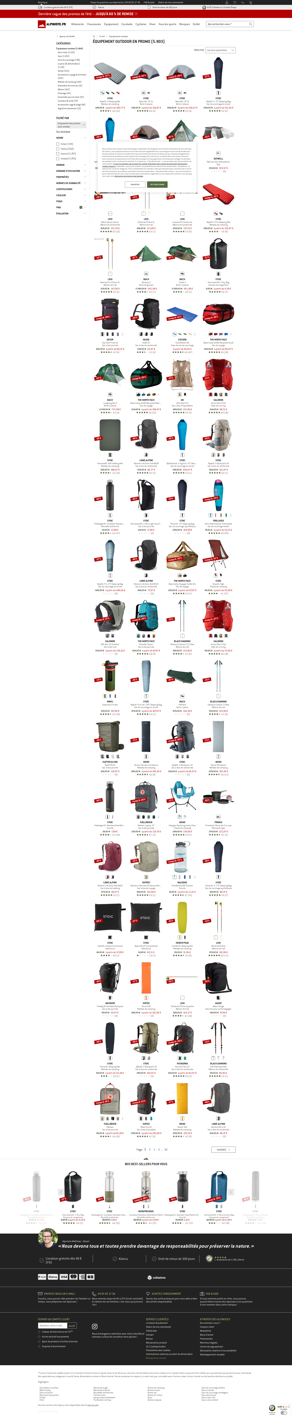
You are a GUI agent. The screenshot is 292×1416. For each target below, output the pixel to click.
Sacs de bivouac (209, 1395)
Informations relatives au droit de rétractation (169, 1354)
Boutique (42, 2)
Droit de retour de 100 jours (165, 7)
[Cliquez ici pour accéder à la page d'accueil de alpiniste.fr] (53, 24)
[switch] (284, 1413)
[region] (147, 167)
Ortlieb (42, 1397)
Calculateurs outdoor (49, 1387)
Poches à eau (100, 1395)
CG (147, 1346)
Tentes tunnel (154, 1390)
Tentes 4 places (154, 1400)
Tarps (150, 1397)
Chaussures (94, 24)
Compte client (207, 1326)
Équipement (111, 24)
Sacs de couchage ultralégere (215, 1392)
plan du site (93, 1405)
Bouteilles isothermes (103, 1392)
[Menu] (289, 1405)
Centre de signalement (211, 1346)
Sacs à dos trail (208, 1397)
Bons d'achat (206, 1334)
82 (166, 1149)
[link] (71, 36)
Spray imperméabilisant (104, 1397)
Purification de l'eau (102, 1400)
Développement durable (212, 1354)
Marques (184, 24)
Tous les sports (167, 24)
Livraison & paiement (157, 1322)
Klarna (101, 7)
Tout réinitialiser (63, 131)
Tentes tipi (152, 1392)
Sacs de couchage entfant (213, 1387)
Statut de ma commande (158, 1326)
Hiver (152, 24)
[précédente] (97, 334)
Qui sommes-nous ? (210, 1322)
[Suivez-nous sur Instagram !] (97, 1327)
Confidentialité (157, 1346)
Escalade (127, 24)
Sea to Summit (46, 1392)
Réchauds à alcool (102, 1390)
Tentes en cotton (155, 1395)
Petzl (42, 1400)
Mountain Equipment (49, 1395)
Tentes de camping (156, 1387)
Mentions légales (208, 1342)
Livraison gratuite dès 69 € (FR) (58, 7)
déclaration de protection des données (129, 176)
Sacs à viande (208, 1390)
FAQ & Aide (151, 1330)
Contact (150, 1334)
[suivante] (122, 334)
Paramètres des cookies (158, 1350)
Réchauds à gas (101, 1387)
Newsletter (205, 1330)
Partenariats (206, 1338)
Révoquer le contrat (156, 1358)
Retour (149, 1338)
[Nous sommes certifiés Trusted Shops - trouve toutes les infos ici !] (209, 1259)
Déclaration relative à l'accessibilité (218, 1350)
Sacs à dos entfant (210, 1400)
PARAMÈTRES (135, 184)
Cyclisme (141, 24)
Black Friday (45, 1390)
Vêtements (77, 24)
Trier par (199, 50)
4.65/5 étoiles (221, 7)
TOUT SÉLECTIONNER (157, 184)
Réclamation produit (156, 1342)
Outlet (196, 24)
